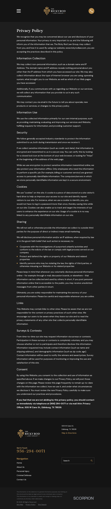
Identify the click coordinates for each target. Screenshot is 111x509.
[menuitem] (20, 505)
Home (19, 463)
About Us (20, 467)
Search (66, 460)
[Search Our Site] (92, 461)
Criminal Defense (24, 475)
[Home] (54, 11)
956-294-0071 (31, 451)
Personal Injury (23, 471)
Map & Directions (69, 433)
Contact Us (21, 479)
